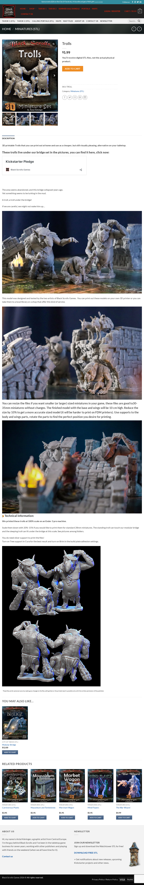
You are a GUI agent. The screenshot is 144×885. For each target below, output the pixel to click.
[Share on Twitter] (69, 97)
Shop (31, 9)
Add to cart (72, 68)
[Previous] (2, 797)
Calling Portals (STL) (43, 21)
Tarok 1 (42, 9)
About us (79, 21)
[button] (133, 11)
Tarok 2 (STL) (23, 21)
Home (23, 9)
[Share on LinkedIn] (85, 97)
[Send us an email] (140, 2)
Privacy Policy (98, 879)
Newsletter (106, 21)
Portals (86, 9)
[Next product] (134, 29)
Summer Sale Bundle (69, 9)
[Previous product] (139, 29)
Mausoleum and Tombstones (43, 807)
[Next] (142, 797)
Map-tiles (68, 21)
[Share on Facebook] (64, 97)
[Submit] (139, 21)
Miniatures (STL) (27, 29)
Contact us (27, 14)
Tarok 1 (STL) (8, 21)
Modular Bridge (9, 745)
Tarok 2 (53, 9)
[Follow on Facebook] (132, 2)
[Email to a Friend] (74, 97)
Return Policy (112, 879)
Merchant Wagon (66, 807)
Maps (94, 9)
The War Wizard (123, 807)
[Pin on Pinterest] (80, 97)
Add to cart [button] (10, 752)
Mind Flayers (93, 807)
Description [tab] (8, 138)
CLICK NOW (99, 2)
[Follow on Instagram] (135, 2)
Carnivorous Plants (10, 807)
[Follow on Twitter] (138, 2)
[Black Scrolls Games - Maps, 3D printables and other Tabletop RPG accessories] (9, 11)
